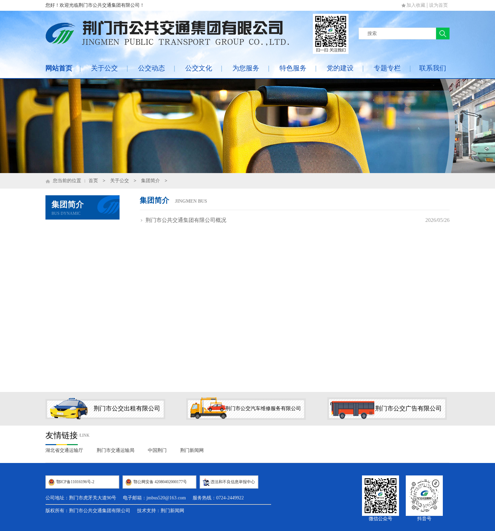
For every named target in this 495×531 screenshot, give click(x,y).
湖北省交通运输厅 (64, 450)
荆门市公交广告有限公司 (408, 408)
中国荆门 (157, 450)
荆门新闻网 (192, 450)
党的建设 (340, 68)
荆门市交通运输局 (115, 450)
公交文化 (198, 68)
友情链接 (61, 435)
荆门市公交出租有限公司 (127, 408)
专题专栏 (387, 68)
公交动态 (151, 68)
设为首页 (438, 5)
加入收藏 (415, 5)
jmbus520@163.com (166, 497)
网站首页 (58, 68)
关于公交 (104, 68)
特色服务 (292, 68)
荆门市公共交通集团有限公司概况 (185, 220)
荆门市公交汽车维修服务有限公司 (263, 408)
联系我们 (432, 68)
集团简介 (150, 180)
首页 (93, 180)
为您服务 (245, 68)
